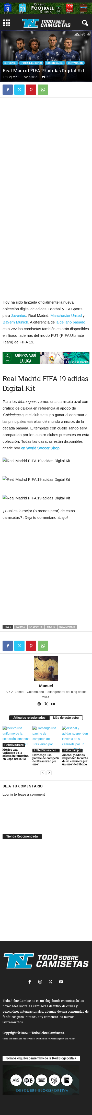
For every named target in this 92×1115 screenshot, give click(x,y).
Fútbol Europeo (31, 63)
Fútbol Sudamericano (46, 750)
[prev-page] (42, 772)
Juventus (18, 315)
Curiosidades (55, 63)
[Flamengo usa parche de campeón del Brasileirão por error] (46, 739)
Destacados (75, 63)
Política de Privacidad (47, 1038)
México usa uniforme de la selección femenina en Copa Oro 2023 (16, 754)
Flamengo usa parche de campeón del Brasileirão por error (45, 759)
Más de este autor (66, 718)
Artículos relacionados (29, 718)
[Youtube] (53, 704)
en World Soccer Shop (40, 448)
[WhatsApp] (43, 90)
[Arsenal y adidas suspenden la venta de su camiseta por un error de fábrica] (75, 739)
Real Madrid (67, 626)
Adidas (20, 626)
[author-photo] (46, 668)
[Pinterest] (31, 90)
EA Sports (36, 626)
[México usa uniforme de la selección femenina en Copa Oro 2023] (16, 736)
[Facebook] (8, 90)
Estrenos (10, 63)
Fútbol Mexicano (14, 745)
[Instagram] (39, 704)
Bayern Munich (15, 322)
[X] (19, 90)
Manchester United (66, 315)
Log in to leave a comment (24, 794)
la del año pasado (70, 322)
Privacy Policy (67, 1038)
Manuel (46, 685)
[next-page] (49, 772)
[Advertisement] (46, 151)
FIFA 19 (51, 626)
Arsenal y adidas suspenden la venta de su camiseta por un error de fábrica (75, 759)
